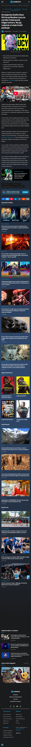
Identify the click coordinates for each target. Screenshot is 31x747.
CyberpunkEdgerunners (7, 186)
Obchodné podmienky (20, 718)
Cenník (17, 720)
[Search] (29, 1)
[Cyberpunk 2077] (23, 385)
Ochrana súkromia (7, 716)
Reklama (18, 711)
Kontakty (6, 727)
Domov (2, 5)
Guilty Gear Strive (19, 186)
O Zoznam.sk (6, 711)
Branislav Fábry (8, 31)
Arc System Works (6, 184)
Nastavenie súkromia (7, 718)
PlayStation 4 (8, 9)
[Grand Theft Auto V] (8, 409)
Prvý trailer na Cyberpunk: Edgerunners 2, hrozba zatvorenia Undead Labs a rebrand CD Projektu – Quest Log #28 (14, 255)
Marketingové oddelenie (8, 737)
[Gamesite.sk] (15, 2)
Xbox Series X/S (15, 10)
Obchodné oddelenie (7, 732)
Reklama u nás (19, 714)
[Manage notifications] (2, 745)
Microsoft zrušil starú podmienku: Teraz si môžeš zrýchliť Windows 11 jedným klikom (20, 646)
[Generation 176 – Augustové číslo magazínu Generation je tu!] (15, 675)
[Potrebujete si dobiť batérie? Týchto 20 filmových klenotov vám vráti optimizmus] (5, 637)
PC (3, 9)
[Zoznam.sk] (18, 733)
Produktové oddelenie (7, 730)
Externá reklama (19, 716)
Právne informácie (7, 714)
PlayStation (14, 5)
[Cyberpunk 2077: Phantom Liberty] (8, 385)
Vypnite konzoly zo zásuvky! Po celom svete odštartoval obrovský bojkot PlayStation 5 (20, 655)
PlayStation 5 (20, 5)
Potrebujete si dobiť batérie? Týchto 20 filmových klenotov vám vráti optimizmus (20, 636)
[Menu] (2, 1)
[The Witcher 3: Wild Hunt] (23, 409)
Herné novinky (8, 5)
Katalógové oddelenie (7, 735)
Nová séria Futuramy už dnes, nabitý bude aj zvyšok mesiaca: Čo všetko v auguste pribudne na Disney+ (15, 228)
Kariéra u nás (6, 720)
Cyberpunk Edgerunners (8, 137)
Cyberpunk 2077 (16, 184)
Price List (18, 723)
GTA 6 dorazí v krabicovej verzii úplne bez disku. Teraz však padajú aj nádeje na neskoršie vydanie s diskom (15, 310)
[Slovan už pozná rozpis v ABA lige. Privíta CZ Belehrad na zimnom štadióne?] (15, 571)
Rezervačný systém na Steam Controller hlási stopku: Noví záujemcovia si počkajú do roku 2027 (14, 338)
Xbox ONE (24, 9)
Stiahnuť (26, 663)
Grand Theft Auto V (7, 419)
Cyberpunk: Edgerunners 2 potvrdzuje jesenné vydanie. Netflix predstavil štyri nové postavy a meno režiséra (15, 283)
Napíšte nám (5, 723)
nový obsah (11, 80)
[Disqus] (15, 608)
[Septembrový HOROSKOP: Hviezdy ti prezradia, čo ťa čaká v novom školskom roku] (15, 488)
